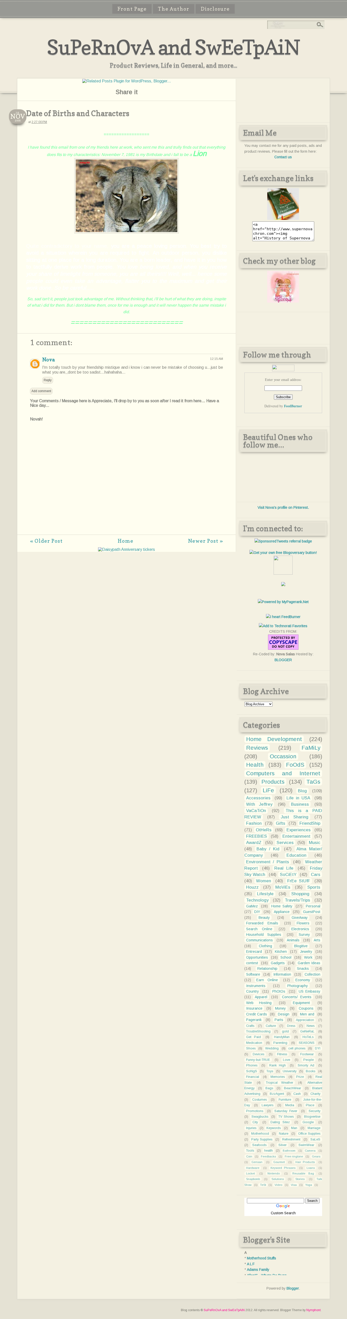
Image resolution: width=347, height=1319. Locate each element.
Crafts (250, 1026)
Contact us (283, 157)
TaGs (313, 782)
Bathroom (289, 1150)
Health (255, 765)
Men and (307, 1014)
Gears (316, 1156)
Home (125, 541)
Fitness (282, 1054)
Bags (269, 1088)
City (255, 1122)
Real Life (283, 868)
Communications (259, 940)
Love (286, 1060)
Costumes (259, 1099)
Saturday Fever (285, 1111)
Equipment (301, 1003)
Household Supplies (263, 935)
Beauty (264, 918)
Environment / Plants (267, 861)
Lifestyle (265, 893)
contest (252, 963)
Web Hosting (259, 1003)
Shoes (251, 1048)
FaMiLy (311, 748)
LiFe (268, 790)
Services (285, 842)
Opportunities (257, 957)
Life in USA (298, 798)
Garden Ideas (309, 963)
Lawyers (267, 1105)
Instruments (255, 986)
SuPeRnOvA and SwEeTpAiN (173, 47)
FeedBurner (293, 406)
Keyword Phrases (283, 1167)
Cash (297, 1094)
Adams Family (258, 1270)
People (308, 1060)
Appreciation (305, 1020)
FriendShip (309, 823)
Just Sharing (294, 817)
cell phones (296, 1048)
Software (253, 974)
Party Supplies (261, 1139)
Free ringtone (294, 1156)
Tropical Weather (279, 1082)
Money (280, 1008)
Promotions (254, 1111)
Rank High (277, 1065)
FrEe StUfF (298, 880)
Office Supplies (309, 1133)
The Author (173, 9)
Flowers (303, 923)
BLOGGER (283, 660)
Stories (300, 1179)
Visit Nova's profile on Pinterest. (283, 507)
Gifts (280, 823)
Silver (282, 1145)
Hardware (252, 1167)
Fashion (254, 823)
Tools (250, 1150)
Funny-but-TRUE (258, 1060)
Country (252, 991)
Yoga (308, 1184)
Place (310, 1105)
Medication (254, 1043)
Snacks (303, 968)
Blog (302, 790)
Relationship (267, 968)
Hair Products (305, 1162)
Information (282, 974)
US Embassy (309, 991)
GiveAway (300, 918)
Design (283, 1014)
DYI (317, 1048)
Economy (302, 980)
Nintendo (273, 1173)
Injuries (251, 1128)
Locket (250, 1173)
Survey (304, 935)
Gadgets (278, 963)
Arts (317, 940)
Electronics (300, 929)
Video (278, 1184)
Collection (312, 974)
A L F (251, 1264)
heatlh (268, 1150)
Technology (257, 900)
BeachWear (292, 1088)
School (285, 957)
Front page (132, 9)
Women (263, 880)
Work (308, 957)
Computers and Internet (283, 773)
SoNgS (251, 1071)
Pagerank (254, 1020)
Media (289, 1105)
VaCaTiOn (256, 810)
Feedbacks (268, 1156)
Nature (283, 1133)
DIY (257, 912)
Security (314, 1111)
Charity (315, 1094)
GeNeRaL (307, 1031)
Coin (249, 1156)
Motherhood (260, 1133)
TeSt (263, 1184)
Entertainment (296, 836)
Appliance (282, 912)
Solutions (278, 1179)
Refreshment (291, 1139)
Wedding (272, 1048)
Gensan (256, 1162)
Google (308, 1122)
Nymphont (313, 1310)
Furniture (285, 1099)
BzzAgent (277, 1094)
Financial (252, 1077)
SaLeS (315, 1139)
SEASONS (306, 1043)
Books (310, 1071)
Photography (297, 986)
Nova (48, 360)
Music (314, 842)
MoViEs (282, 887)
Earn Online (267, 980)
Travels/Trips (297, 900)
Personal (313, 906)
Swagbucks (259, 1116)
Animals (293, 940)
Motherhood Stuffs (261, 1258)
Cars (315, 874)
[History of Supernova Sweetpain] (283, 219)
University (289, 1071)
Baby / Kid (268, 849)
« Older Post (46, 541)
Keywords (273, 1128)
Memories (278, 1077)
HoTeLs (308, 1037)
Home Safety (281, 906)
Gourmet (279, 1162)
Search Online (259, 929)
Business (300, 804)
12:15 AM (216, 359)
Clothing (265, 946)
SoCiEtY (288, 874)
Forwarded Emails (262, 923)
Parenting (280, 1043)
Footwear (307, 1054)
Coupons (306, 1008)
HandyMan (282, 1037)
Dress (291, 1026)
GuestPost (311, 912)
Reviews (257, 748)
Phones (251, 1065)
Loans (311, 1167)
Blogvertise (312, 1116)
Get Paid (253, 1037)
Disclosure (215, 9)
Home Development (274, 739)
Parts (279, 1020)
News (310, 1026)
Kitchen (281, 951)
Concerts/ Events (296, 997)
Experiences (299, 830)
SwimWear (306, 1145)
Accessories (258, 798)
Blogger (293, 1288)
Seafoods (259, 1145)
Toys (269, 1071)
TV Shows (286, 1116)
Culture (271, 1026)
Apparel (261, 997)
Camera (310, 1150)
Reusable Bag (303, 1173)
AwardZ (253, 842)
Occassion (283, 756)
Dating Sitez (280, 1122)
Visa (294, 1184)
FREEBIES (256, 836)
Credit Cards (256, 1014)
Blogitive (301, 946)
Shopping (300, 893)
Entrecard (254, 951)
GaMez (252, 906)
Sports (313, 887)
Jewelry (306, 951)
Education (296, 855)
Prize (300, 1077)
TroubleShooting (258, 1031)
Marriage (314, 1128)
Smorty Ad (306, 1065)
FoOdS (295, 765)
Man (294, 1128)
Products (273, 782)
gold (285, 1031)
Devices (258, 1054)
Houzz (252, 887)
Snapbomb (253, 1179)
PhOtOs (278, 991)
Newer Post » (205, 541)
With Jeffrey (259, 804)
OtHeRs (264, 830)
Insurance (254, 1008)
